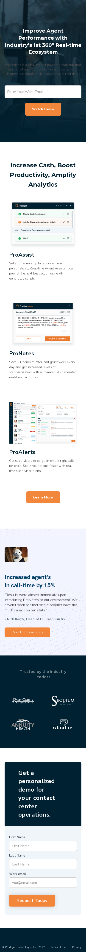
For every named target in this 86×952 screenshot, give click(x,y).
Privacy (76, 947)
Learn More (43, 497)
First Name (17, 837)
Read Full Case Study (27, 632)
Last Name (17, 855)
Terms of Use (58, 947)
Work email (17, 874)
